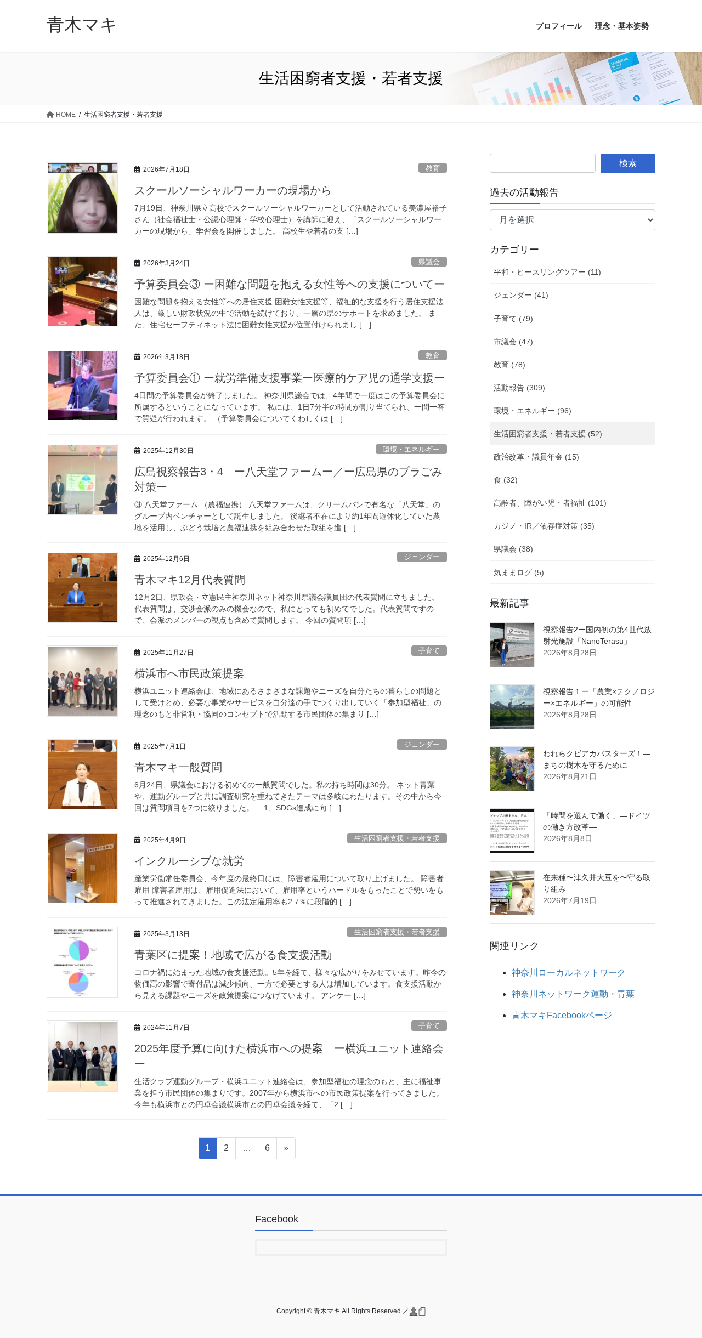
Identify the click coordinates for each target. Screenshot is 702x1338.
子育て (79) (513, 318)
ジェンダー (422, 557)
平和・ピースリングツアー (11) (547, 272)
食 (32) (506, 479)
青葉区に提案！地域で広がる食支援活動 (233, 955)
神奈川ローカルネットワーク (569, 972)
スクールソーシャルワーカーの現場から (233, 190)
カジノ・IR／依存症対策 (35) (544, 525)
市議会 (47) (513, 341)
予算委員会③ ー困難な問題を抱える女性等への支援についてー (289, 284)
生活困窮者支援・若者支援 (397, 838)
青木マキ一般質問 (178, 767)
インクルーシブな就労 (189, 861)
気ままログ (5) (519, 572)
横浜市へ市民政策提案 (189, 673)
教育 (433, 168)
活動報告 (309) (519, 387)
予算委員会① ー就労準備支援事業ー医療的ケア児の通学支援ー (289, 378)
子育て (429, 651)
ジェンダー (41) (521, 295)
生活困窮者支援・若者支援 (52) (548, 433)
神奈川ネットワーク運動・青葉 (573, 994)
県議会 (429, 262)
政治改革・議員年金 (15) (536, 456)
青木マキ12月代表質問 (189, 580)
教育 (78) (509, 364)
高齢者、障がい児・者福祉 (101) (550, 502)
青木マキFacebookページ (562, 1015)
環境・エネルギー (411, 449)
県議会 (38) (513, 549)
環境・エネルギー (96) (532, 410)
